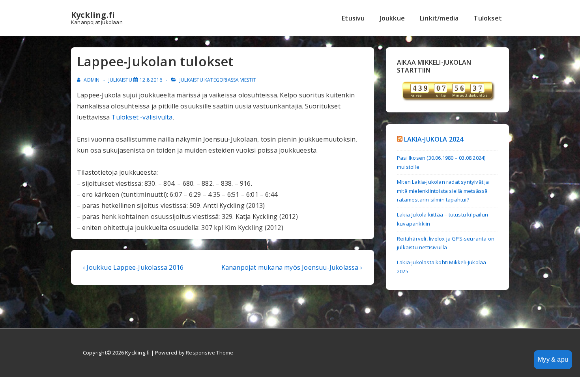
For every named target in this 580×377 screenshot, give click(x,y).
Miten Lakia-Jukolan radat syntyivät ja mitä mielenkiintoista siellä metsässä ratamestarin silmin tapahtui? (443, 190)
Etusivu (353, 18)
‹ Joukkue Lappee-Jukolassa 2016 (133, 267)
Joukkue (392, 18)
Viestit (248, 80)
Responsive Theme (209, 352)
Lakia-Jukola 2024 (433, 139)
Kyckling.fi (93, 14)
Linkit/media (439, 18)
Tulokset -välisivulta (141, 117)
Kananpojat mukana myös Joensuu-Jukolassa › (291, 267)
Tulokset (487, 18)
